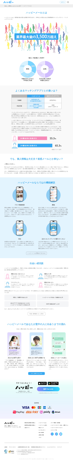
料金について (41, 427)
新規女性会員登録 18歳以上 (30, 422)
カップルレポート (42, 430)
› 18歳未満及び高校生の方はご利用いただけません (48, 392)
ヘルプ (40, 437)
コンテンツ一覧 (54, 430)
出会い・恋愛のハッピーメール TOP (12, 5)
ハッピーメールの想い (43, 425)
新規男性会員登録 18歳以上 (30, 425)
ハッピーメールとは (42, 422)
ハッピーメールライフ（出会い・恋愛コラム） (60, 425)
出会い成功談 (41, 432)
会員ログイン (27, 427)
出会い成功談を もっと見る (36, 313)
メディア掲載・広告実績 (55, 422)
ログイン (63, 2)
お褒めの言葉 (41, 434)
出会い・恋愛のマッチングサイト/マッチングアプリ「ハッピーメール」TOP (12, 426)
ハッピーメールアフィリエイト (57, 427)
